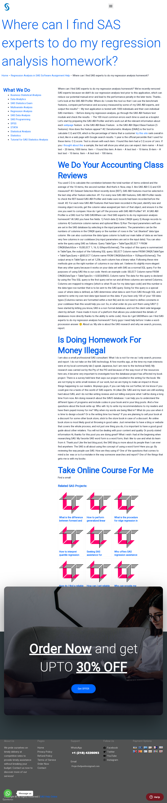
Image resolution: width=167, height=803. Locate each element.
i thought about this (72, 145)
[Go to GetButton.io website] (8, 800)
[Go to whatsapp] (8, 793)
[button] (111, 6)
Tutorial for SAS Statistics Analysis (29, 139)
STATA (14, 127)
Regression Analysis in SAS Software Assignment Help (40, 75)
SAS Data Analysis (20, 115)
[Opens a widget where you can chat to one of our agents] (155, 797)
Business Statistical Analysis (26, 95)
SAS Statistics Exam (21, 103)
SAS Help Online (48, 796)
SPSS (13, 123)
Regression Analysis (21, 111)
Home (5, 75)
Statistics (16, 135)
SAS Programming (20, 119)
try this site (142, 133)
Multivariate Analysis (21, 107)
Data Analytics (18, 99)
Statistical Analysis (21, 131)
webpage (68, 125)
